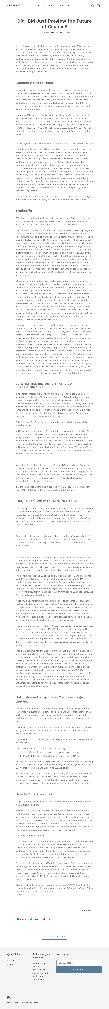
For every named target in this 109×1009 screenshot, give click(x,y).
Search (10, 960)
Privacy (11, 964)
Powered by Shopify (30, 1003)
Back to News (56, 937)
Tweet (19, 894)
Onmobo (18, 1003)
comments (86, 910)
